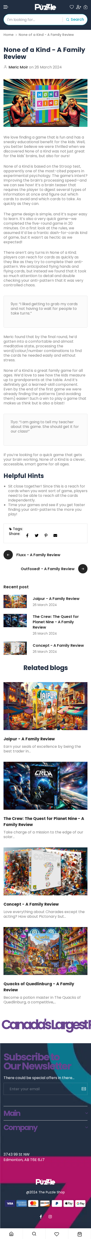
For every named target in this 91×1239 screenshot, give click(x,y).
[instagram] (50, 1216)
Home (9, 35)
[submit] (82, 1089)
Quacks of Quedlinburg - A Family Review (39, 987)
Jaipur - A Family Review (56, 598)
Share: (14, 533)
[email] (55, 535)
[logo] (45, 7)
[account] (78, 7)
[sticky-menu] (11, 1233)
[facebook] (27, 535)
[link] (46, 706)
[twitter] (36, 535)
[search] (34, 1233)
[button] (6, 7)
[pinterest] (46, 535)
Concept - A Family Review (58, 645)
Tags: (18, 529)
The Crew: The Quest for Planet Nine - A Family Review (56, 622)
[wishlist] (72, 7)
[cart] (86, 7)
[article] (15, 601)
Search (77, 19)
